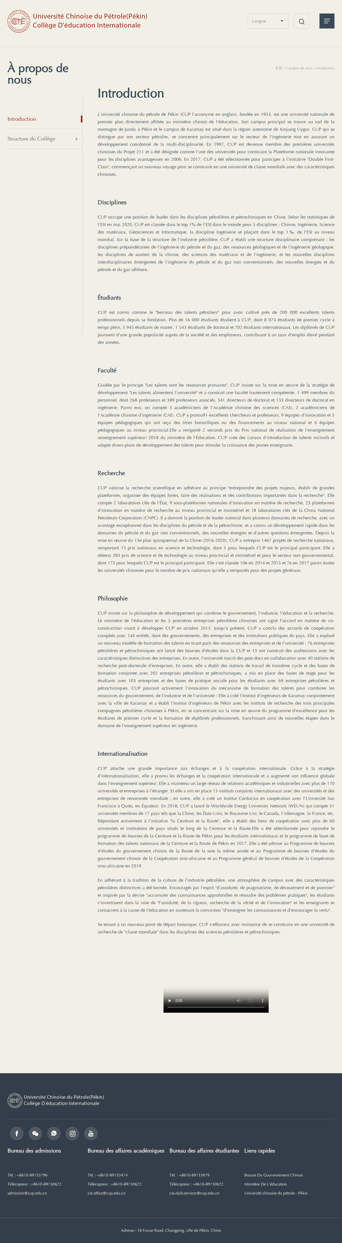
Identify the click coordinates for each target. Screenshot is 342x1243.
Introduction (22, 119)
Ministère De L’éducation (265, 1184)
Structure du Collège (31, 138)
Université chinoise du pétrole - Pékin (276, 1193)
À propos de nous (298, 68)
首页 (278, 68)
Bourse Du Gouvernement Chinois (273, 1175)
